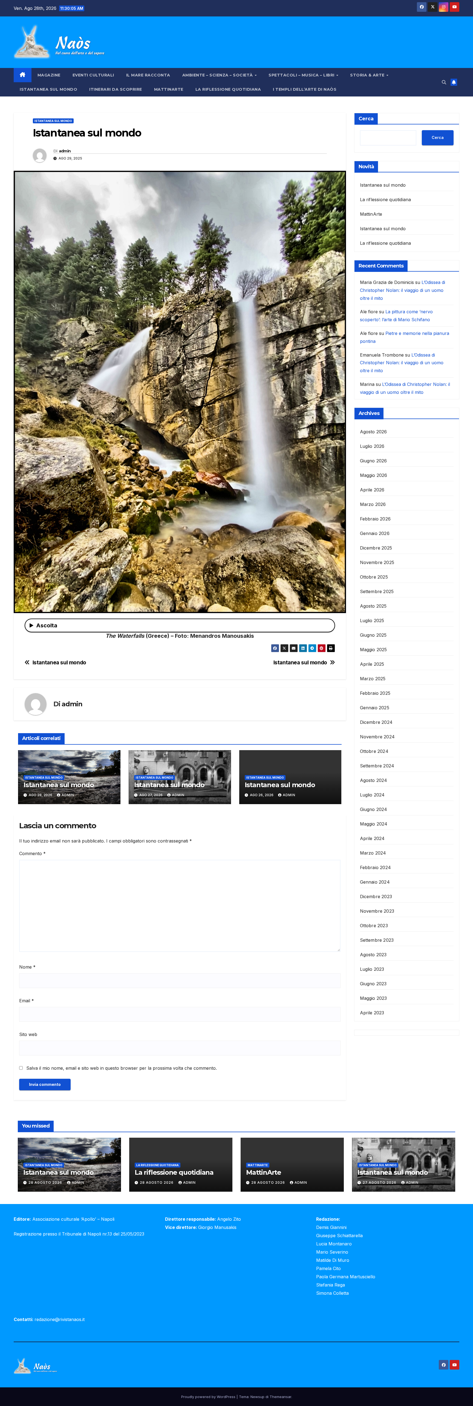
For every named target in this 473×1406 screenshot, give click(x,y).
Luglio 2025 (372, 620)
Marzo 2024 (373, 853)
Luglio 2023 (372, 969)
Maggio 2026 (373, 475)
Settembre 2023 (377, 940)
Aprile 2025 (372, 664)
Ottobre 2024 (374, 751)
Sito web (28, 1034)
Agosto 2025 (373, 606)
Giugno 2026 (373, 460)
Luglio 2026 (372, 446)
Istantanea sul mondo (48, 89)
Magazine (49, 75)
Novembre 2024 (377, 736)
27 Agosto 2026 (380, 1182)
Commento (32, 853)
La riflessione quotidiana (228, 89)
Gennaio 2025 (374, 707)
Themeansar (280, 1396)
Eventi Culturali (93, 75)
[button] (444, 82)
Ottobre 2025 (374, 577)
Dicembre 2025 (376, 548)
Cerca (366, 119)
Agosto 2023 (373, 954)
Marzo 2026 (373, 504)
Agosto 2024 (373, 780)
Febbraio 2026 (375, 519)
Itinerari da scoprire (115, 89)
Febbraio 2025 (375, 693)
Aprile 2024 (372, 838)
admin (65, 151)
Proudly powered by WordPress (208, 1396)
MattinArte (168, 89)
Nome (27, 967)
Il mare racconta (148, 75)
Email (26, 1000)
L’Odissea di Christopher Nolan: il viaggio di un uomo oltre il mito (402, 290)
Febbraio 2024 (375, 867)
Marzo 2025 (373, 678)
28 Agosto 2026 (45, 1182)
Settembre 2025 (377, 591)
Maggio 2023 (373, 998)
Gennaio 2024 (375, 882)
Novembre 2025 (377, 562)
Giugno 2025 (373, 635)
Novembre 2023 (377, 911)
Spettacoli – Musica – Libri (302, 75)
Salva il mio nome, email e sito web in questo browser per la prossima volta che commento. (121, 1068)
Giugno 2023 (373, 983)
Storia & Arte (368, 75)
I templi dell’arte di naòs (304, 89)
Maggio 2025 (373, 649)
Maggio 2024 (374, 824)
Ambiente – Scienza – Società (218, 75)
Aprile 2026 (372, 490)
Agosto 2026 (373, 431)
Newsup (257, 1396)
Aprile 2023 (372, 1012)
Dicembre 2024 (376, 722)
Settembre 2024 (377, 766)
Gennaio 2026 (375, 533)
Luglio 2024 (372, 795)
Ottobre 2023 (374, 925)
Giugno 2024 (373, 809)
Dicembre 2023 (376, 896)
